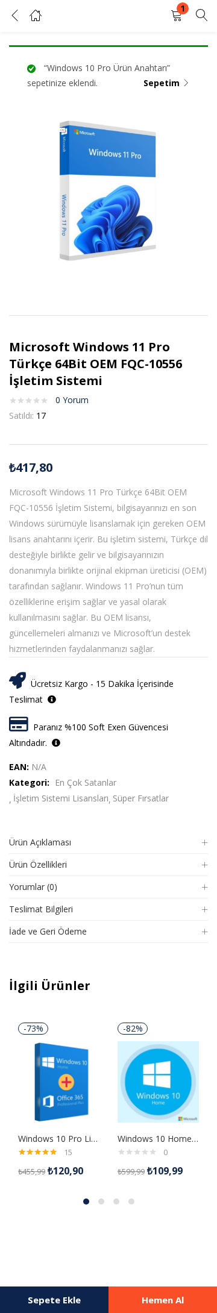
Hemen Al (163, 1300)
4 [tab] (131, 1202)
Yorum (72, 400)
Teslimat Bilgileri (41, 909)
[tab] (108, 843)
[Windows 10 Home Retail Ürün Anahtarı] (158, 1081)
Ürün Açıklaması (40, 842)
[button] (177, 16)
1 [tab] (86, 1202)
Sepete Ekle (54, 1300)
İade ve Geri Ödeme (48, 931)
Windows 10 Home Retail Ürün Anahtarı (158, 1138)
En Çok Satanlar (85, 782)
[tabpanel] (58, 1099)
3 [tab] (116, 1202)
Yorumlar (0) (33, 886)
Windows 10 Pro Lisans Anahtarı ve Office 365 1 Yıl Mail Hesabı (58, 1138)
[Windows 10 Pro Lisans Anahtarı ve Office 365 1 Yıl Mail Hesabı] (58, 1081)
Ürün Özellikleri (38, 864)
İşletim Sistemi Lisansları (60, 798)
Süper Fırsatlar (141, 798)
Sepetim (161, 83)
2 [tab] (101, 1202)
